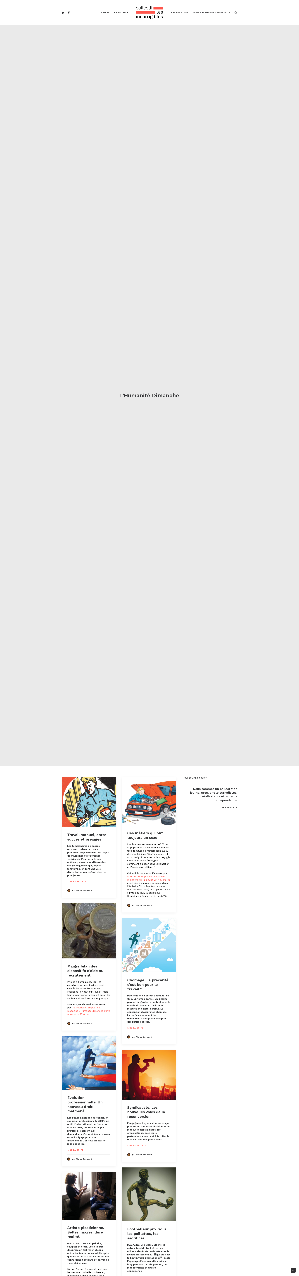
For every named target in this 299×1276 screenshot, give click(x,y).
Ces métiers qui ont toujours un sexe (145, 835)
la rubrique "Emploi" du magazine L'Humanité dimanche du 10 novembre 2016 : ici (88, 1011)
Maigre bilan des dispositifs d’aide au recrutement (85, 970)
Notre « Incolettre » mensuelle (211, 12)
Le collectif (121, 12)
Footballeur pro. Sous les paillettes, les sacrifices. (146, 1233)
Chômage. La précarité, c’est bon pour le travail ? (148, 984)
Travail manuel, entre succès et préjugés (86, 837)
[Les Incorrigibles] (149, 13)
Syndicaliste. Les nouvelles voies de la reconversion (146, 1112)
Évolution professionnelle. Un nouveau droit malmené (85, 1104)
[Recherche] (236, 12)
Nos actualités (179, 12)
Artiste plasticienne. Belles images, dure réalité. (85, 1232)
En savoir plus (229, 807)
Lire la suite (75, 881)
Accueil (105, 12)
